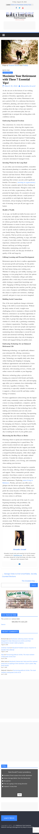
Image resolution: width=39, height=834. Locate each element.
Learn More (9, 818)
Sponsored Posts (7, 72)
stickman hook (5, 648)
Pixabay (25, 65)
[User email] (19, 564)
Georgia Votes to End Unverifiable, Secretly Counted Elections (19, 575)
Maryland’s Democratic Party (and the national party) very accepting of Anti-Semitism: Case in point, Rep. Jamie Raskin (19, 663)
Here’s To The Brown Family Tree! (21, 5)
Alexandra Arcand (28, 86)
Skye (2, 654)
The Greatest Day (29, 581)
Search (34, 585)
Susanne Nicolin (14, 65)
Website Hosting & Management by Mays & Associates (17, 827)
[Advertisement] (19, 25)
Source (3, 624)
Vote (19, 795)
